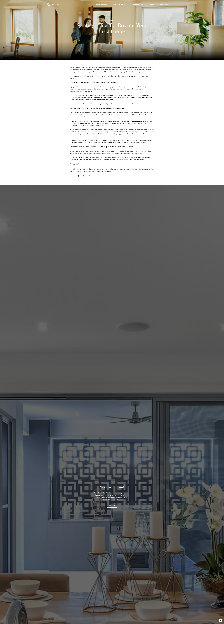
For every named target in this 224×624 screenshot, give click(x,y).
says (95, 136)
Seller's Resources (119, 4)
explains (93, 117)
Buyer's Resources (137, 4)
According (79, 91)
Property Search (101, 4)
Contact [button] (112, 505)
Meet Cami (164, 4)
